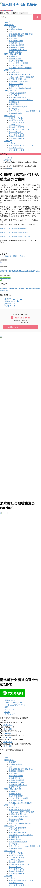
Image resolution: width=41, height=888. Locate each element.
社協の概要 (9, 760)
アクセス (8, 306)
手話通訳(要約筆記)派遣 (18, 106)
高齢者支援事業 (15, 59)
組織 (10, 31)
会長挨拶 (12, 27)
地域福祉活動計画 (16, 41)
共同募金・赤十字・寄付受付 (20, 68)
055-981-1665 (7, 725)
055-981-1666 (7, 729)
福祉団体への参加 (16, 120)
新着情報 (8, 168)
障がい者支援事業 (16, 61)
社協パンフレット (16, 148)
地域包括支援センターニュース (21, 145)
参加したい (9, 851)
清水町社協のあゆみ (16, 47)
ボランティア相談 (16, 84)
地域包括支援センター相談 (19, 75)
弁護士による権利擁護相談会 (20, 88)
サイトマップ (9, 714)
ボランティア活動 (16, 65)
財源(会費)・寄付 (15, 43)
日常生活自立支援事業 (17, 93)
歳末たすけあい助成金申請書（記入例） (15, 236)
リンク (7, 712)
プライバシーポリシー (13, 703)
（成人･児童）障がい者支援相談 (21, 77)
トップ (7, 757)
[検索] (37, 17)
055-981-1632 (7, 746)
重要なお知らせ (19, 256)
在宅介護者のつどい (16, 134)
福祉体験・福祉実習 (16, 127)
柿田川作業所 (14, 95)
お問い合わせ (9, 709)
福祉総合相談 (14, 72)
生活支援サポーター (16, 138)
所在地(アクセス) (15, 52)
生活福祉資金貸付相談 (17, 79)
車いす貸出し (14, 109)
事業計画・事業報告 (16, 36)
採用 (6, 707)
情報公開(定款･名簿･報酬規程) (21, 34)
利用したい (9, 826)
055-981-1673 (7, 737)
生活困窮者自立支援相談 (18, 81)
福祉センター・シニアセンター (21, 100)
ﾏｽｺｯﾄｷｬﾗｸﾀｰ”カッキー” (18, 50)
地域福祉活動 (14, 56)
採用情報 (8, 304)
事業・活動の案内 (11, 789)
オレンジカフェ (15, 132)
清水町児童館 (14, 102)
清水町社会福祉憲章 (16, 45)
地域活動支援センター (17, 97)
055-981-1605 (7, 742)
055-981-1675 (7, 733)
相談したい (9, 805)
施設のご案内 (10, 301)
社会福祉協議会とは (16, 29)
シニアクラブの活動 (16, 122)
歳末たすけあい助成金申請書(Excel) (14, 232)
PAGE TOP (38, 859)
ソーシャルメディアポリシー (15, 705)
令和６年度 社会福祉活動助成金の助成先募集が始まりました (20, 271)
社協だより (13, 143)
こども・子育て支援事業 (18, 63)
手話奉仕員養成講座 (16, 136)
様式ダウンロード (12, 299)
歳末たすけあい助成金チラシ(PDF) (13, 228)
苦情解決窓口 (14, 86)
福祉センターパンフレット (19, 150)
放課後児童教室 (15, 104)
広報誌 (7, 876)
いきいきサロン (15, 125)
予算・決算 (13, 38)
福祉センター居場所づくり (19, 129)
